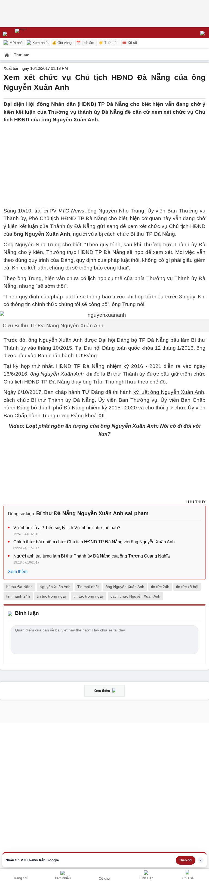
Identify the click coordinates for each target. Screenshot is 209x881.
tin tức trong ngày (88, 596)
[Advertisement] (104, 162)
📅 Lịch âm (85, 43)
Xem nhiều (40, 43)
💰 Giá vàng (62, 43)
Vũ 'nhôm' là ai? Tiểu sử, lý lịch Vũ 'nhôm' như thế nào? (66, 527)
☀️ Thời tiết (108, 43)
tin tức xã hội (187, 587)
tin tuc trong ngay (52, 596)
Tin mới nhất (88, 587)
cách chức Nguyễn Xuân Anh (135, 596)
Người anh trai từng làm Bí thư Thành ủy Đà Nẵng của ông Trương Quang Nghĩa (91, 556)
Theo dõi (185, 860)
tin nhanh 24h (18, 596)
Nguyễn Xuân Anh (54, 587)
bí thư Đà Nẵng (19, 587)
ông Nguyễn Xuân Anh (125, 587)
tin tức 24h (160, 587)
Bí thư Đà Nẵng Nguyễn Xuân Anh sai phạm (92, 513)
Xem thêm (17, 571)
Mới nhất (16, 43)
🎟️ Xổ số (129, 43)
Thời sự (21, 54)
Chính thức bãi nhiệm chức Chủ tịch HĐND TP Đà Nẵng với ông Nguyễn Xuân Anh (94, 542)
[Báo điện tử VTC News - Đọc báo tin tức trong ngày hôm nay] (33, 32)
